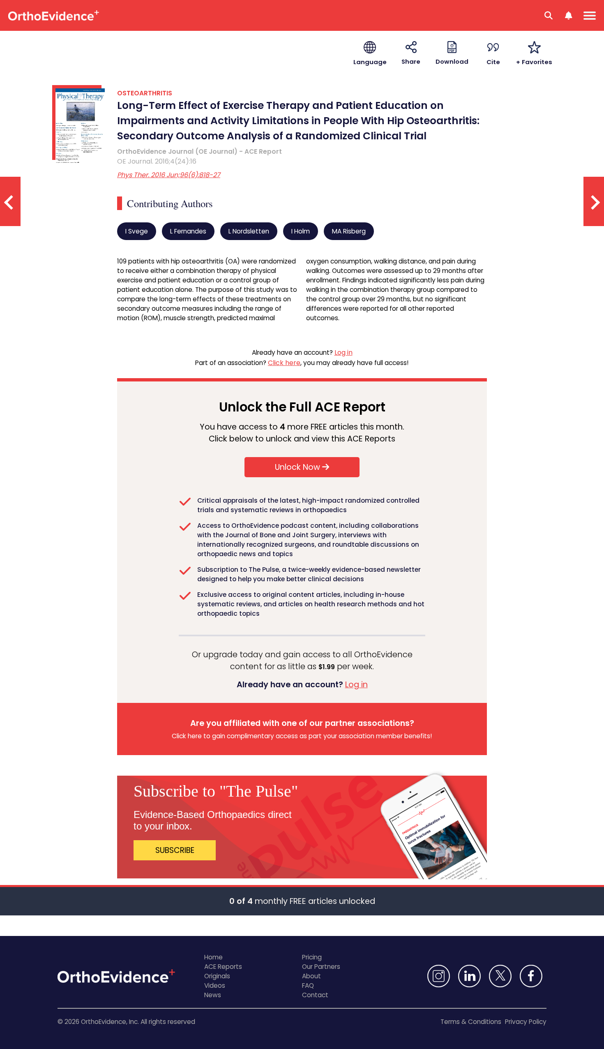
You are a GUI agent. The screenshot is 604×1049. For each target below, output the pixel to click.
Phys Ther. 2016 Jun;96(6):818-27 (168, 175)
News (212, 995)
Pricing (312, 957)
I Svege (136, 231)
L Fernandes (188, 231)
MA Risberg (349, 231)
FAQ (308, 985)
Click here (284, 362)
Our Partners (321, 966)
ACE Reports (223, 966)
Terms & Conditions (470, 1021)
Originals (217, 976)
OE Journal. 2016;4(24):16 (156, 161)
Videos (214, 985)
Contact (315, 995)
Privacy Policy (525, 1021)
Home (213, 957)
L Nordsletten (248, 231)
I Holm (300, 231)
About (311, 976)
